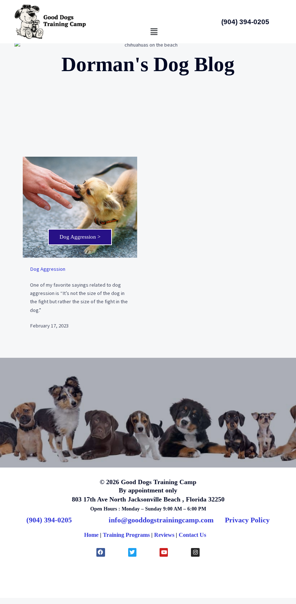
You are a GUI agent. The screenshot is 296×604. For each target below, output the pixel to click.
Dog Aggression (47, 269)
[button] (154, 32)
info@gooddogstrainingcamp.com (161, 520)
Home (91, 535)
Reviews (164, 535)
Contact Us (192, 535)
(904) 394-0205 (49, 520)
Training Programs (126, 535)
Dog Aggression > (80, 237)
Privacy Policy (247, 520)
